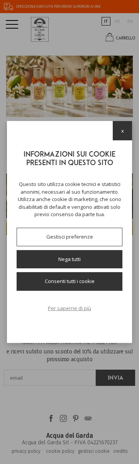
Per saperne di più (69, 308)
